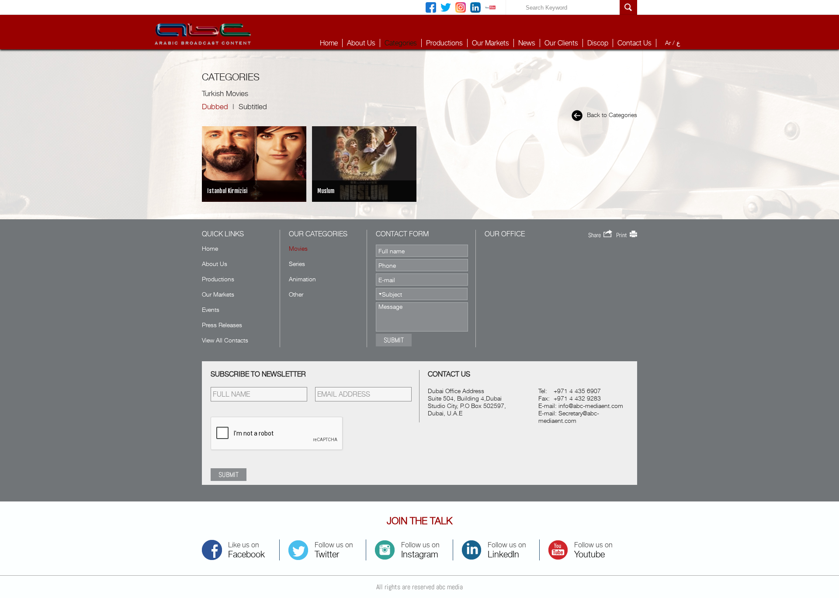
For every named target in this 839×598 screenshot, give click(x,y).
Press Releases (222, 324)
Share (595, 235)
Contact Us (634, 43)
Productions (444, 43)
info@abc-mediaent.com (590, 405)
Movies (298, 248)
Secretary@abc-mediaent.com (568, 416)
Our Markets (490, 43)
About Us (361, 43)
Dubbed (215, 106)
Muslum (325, 190)
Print (623, 235)
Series (297, 263)
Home (329, 43)
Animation (302, 279)
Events (210, 309)
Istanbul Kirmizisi (227, 190)
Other (296, 294)
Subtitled (253, 106)
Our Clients (561, 43)
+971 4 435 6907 (577, 390)
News (526, 43)
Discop (597, 43)
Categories (401, 43)
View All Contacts (225, 340)
